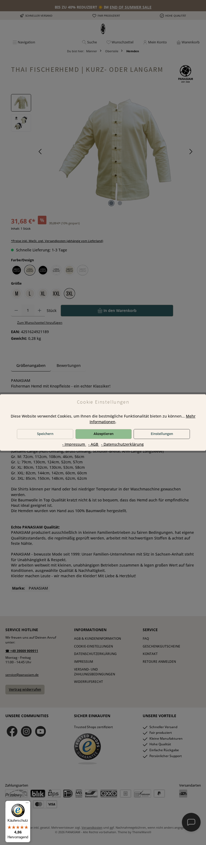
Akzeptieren (103, 433)
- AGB (93, 444)
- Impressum (74, 444)
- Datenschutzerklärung (122, 444)
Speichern (45, 433)
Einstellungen (162, 433)
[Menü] (27, 804)
